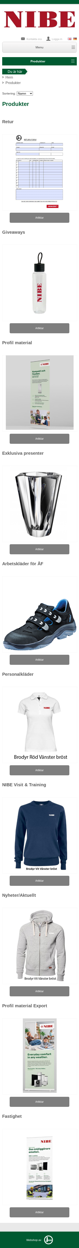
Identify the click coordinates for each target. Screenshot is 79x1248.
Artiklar (39, 217)
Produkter (38, 61)
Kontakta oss (34, 39)
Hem (9, 77)
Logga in (57, 39)
